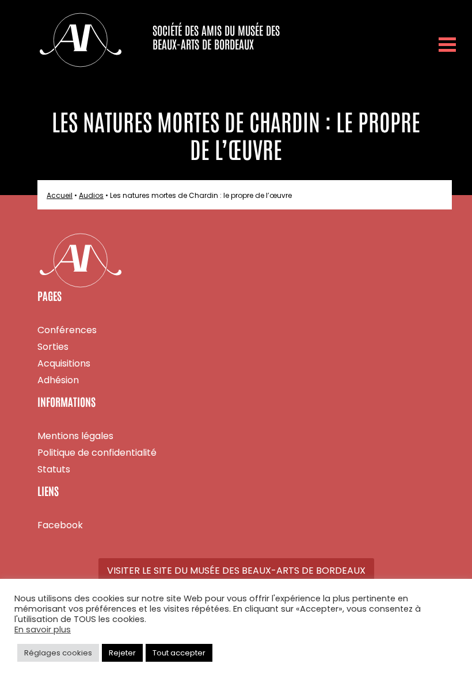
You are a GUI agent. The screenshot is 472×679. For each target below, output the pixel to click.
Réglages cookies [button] (58, 652)
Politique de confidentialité (97, 452)
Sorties (52, 346)
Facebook (60, 525)
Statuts (53, 469)
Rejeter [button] (122, 652)
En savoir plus (42, 630)
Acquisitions (63, 363)
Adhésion (58, 380)
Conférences (67, 330)
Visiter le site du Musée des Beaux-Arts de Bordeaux (236, 570)
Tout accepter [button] (179, 652)
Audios (91, 195)
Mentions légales (75, 436)
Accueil (60, 195)
